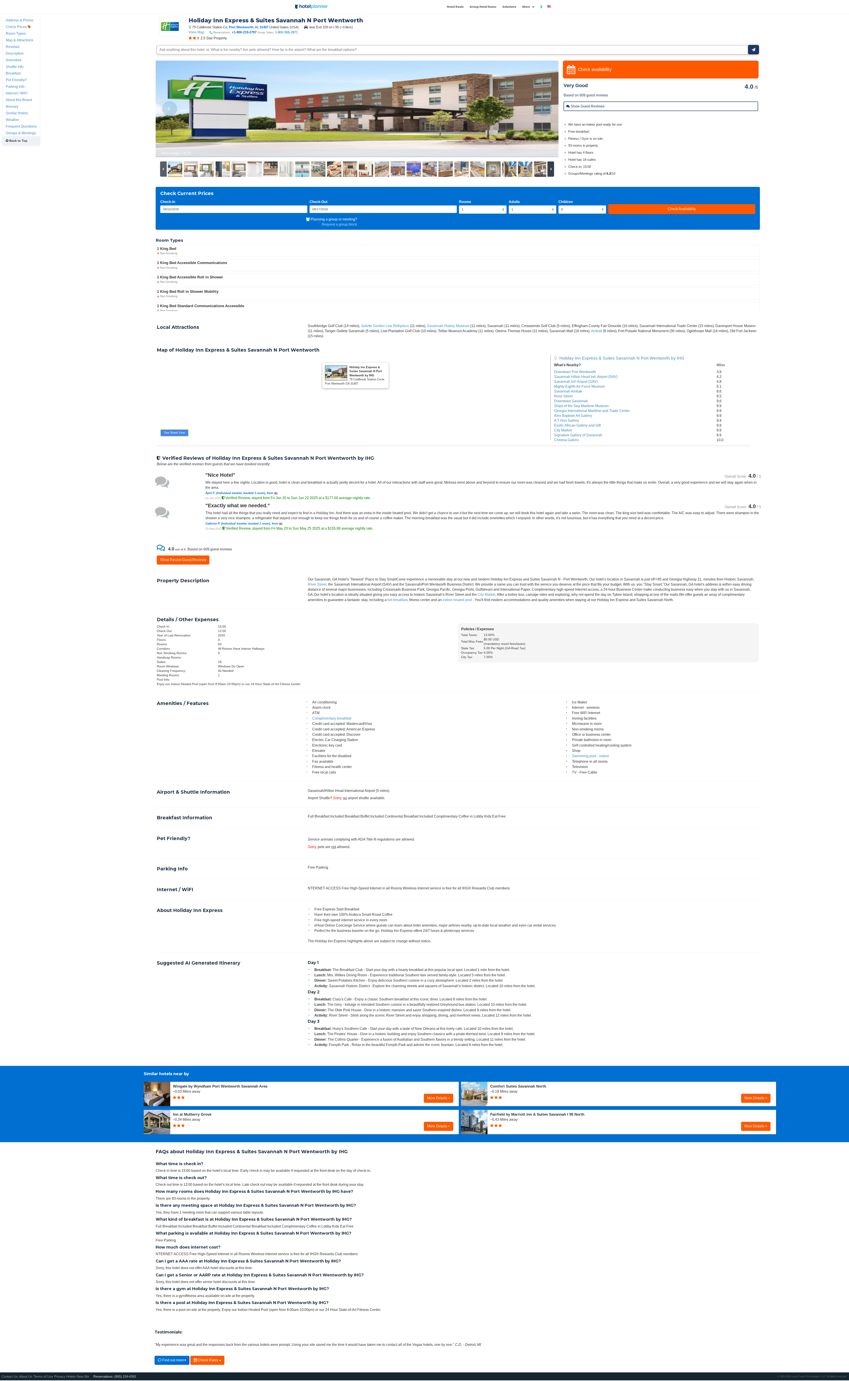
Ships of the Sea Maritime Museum (581, 406)
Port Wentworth (241, 27)
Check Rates (208, 1360)
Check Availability (682, 209)
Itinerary (12, 106)
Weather (12, 120)
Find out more (173, 1360)
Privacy (59, 1376)
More (526, 7)
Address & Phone (19, 20)
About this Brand (19, 100)
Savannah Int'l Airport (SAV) (576, 381)
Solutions (509, 7)
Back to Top (17, 140)
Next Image (544, 109)
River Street (563, 396)
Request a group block (339, 224)
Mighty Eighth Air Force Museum (579, 386)
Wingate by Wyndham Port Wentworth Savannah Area (220, 1086)
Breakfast (13, 73)
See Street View (174, 432)
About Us (26, 1376)
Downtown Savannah (571, 401)
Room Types (16, 33)
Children (565, 202)
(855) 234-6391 (125, 1376)
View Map (196, 32)
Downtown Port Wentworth (575, 372)
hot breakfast (397, 600)
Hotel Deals (455, 7)
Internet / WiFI (16, 93)
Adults (514, 202)
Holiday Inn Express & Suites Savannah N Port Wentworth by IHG (621, 358)
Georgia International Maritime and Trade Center (592, 411)
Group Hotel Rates (483, 7)
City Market (563, 430)
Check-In (167, 202)
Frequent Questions (21, 126)
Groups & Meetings (21, 133)
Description (15, 53)
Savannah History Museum (448, 326)
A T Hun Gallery (566, 420)
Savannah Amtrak (568, 391)
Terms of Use (43, 1376)
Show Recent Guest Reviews (183, 560)
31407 (264, 27)
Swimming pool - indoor (590, 756)
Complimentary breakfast (331, 718)
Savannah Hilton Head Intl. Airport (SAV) (586, 377)
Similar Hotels (17, 113)
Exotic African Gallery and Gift (577, 425)
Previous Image (170, 109)
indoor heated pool (457, 600)
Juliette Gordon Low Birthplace (385, 326)
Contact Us (10, 1376)
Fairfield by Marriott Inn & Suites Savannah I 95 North (537, 1114)
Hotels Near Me (77, 1376)
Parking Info (15, 86)
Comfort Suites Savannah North (518, 1086)
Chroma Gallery (566, 440)
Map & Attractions (19, 40)
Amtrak (596, 331)
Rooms (465, 202)
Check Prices (17, 27)
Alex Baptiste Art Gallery (573, 416)
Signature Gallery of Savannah (578, 435)
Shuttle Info (14, 67)
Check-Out (318, 202)
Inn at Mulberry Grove (192, 1114)
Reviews (12, 47)
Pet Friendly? (16, 80)
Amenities (13, 60)
